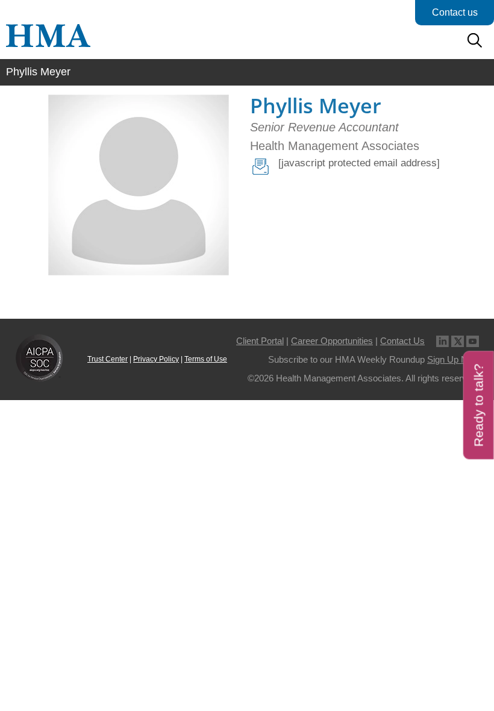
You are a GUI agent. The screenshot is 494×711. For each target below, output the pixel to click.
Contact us (455, 12)
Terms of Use (205, 359)
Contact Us (402, 341)
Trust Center (107, 359)
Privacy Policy (156, 359)
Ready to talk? (479, 404)
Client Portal (260, 341)
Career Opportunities (332, 341)
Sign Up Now (453, 359)
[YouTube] (472, 341)
